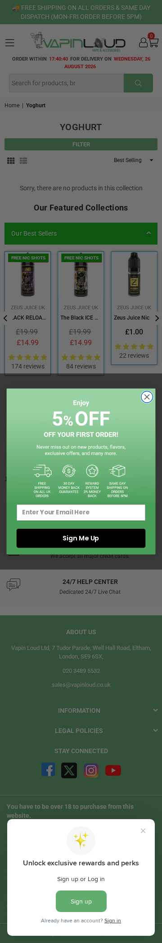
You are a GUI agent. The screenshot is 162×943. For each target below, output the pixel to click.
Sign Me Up (81, 538)
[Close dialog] (147, 397)
